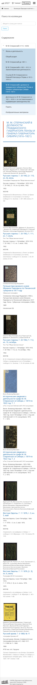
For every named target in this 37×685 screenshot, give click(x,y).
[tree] (18, 79)
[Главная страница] (6, 3)
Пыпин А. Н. (16, 562)
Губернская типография (10, 293)
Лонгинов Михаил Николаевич (12, 624)
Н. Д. (20, 336)
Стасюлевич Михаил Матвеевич (20, 563)
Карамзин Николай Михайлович (13, 622)
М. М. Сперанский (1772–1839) (17, 46)
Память (9, 107)
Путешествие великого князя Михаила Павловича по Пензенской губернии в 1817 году (19, 288)
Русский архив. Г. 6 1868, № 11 (16, 633)
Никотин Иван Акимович (10, 228)
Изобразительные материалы (17, 112)
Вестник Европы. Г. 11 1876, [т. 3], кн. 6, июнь (18, 572)
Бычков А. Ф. (8, 229)
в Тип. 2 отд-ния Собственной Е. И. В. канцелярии (18, 406)
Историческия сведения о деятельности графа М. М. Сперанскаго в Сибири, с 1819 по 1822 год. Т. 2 (18, 455)
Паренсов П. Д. (26, 336)
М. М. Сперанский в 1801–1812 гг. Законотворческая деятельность (18, 68)
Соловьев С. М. (27, 502)
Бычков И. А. (31, 228)
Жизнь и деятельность (14, 51)
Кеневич (26, 631)
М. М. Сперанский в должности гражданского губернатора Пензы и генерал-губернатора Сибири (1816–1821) (19, 88)
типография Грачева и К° (10, 636)
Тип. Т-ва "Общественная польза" (13, 238)
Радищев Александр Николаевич (13, 631)
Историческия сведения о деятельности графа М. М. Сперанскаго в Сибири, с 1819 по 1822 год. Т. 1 (18, 399)
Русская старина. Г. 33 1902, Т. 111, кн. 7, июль (18, 234)
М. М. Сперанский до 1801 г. (16, 62)
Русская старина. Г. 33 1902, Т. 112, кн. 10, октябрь (18, 341)
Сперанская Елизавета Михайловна (22, 629)
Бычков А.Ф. (14, 173)
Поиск (5, 28)
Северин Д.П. (24, 170)
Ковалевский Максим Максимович (13, 565)
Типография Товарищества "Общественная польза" (19, 180)
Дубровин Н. (23, 228)
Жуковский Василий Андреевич (12, 168)
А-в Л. (22, 562)
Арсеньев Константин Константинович (17, 566)
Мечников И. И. (18, 502)
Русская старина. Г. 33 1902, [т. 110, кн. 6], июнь (18, 176)
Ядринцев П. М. (8, 562)
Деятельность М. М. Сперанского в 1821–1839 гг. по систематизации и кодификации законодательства (19, 99)
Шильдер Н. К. (24, 229)
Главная (6, 8)
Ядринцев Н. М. (8, 502)
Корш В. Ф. (6, 563)
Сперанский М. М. (24, 337)
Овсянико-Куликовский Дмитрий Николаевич (15, 568)
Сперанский (6, 173)
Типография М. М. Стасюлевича (13, 576)
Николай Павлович (12, 171)
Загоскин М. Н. (29, 231)
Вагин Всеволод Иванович (11, 394)
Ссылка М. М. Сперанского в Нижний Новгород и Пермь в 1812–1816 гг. (19, 77)
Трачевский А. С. (8, 503)
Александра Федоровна (25, 171)
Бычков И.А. (22, 173)
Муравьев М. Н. (14, 170)
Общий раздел (11, 56)
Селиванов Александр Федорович (13, 283)
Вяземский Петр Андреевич (11, 628)
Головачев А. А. (18, 503)
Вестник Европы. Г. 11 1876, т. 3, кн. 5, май (19, 514)
